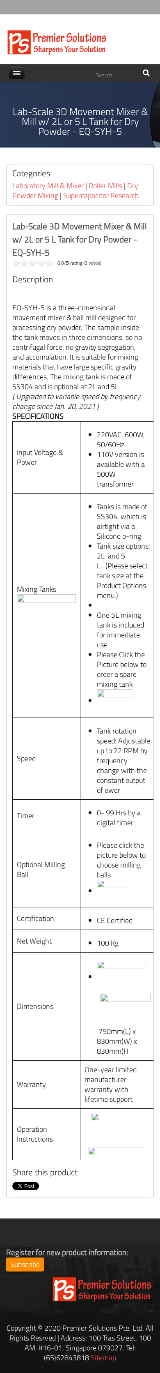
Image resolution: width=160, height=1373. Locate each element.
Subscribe (25, 1264)
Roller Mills (105, 185)
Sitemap (103, 1357)
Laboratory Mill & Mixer (48, 185)
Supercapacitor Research (101, 195)
